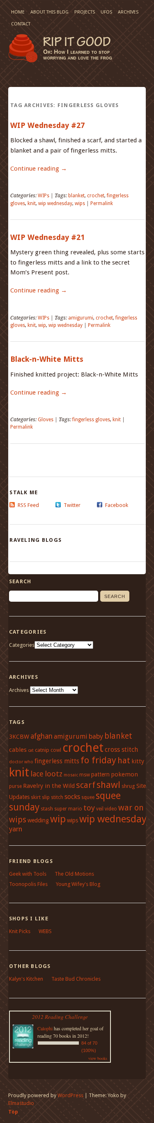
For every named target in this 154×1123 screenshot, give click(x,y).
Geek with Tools (27, 874)
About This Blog (49, 12)
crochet (95, 196)
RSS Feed (28, 505)
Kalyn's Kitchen (26, 979)
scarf (85, 785)
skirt (36, 797)
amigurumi (80, 318)
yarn (15, 829)
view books (97, 1058)
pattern (100, 774)
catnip (42, 750)
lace (37, 773)
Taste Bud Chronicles (76, 979)
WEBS (45, 931)
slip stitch (52, 797)
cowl (56, 750)
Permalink (101, 203)
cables (18, 749)
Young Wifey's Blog (78, 884)
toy (89, 807)
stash (47, 809)
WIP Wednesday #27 (47, 125)
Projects (84, 12)
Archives (128, 12)
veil (99, 809)
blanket (76, 196)
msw (84, 775)
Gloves (45, 419)
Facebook (116, 505)
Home (18, 12)
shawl (108, 784)
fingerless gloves (91, 419)
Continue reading (38, 168)
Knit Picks (19, 931)
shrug (128, 786)
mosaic (71, 775)
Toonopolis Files (28, 884)
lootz (53, 773)
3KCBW (19, 736)
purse (15, 786)
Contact (20, 24)
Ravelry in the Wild (49, 786)
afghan (41, 736)
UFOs (106, 12)
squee (87, 797)
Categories (21, 645)
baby (96, 736)
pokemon (124, 774)
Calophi (45, 1028)
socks (72, 797)
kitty (137, 761)
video (111, 809)
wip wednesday (55, 203)
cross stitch (121, 749)
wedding (38, 820)
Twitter (72, 505)
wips (80, 203)
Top (13, 1112)
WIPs (43, 196)
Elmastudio (21, 1103)
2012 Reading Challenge (60, 1016)
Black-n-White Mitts (46, 359)
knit (32, 203)
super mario (68, 809)
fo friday (98, 760)
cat (31, 750)
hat (123, 760)
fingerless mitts (56, 761)
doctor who (21, 762)
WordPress (70, 1095)
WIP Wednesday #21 (47, 237)
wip (42, 325)
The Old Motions (74, 874)
